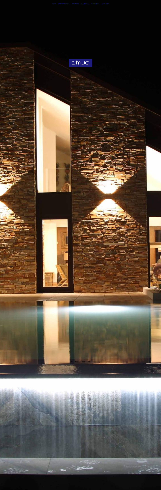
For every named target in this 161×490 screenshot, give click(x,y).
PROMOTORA (85, 4)
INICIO (54, 4)
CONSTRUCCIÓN (63, 4)
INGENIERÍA (95, 4)
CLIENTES (75, 4)
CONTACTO (105, 4)
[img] (80, 245)
